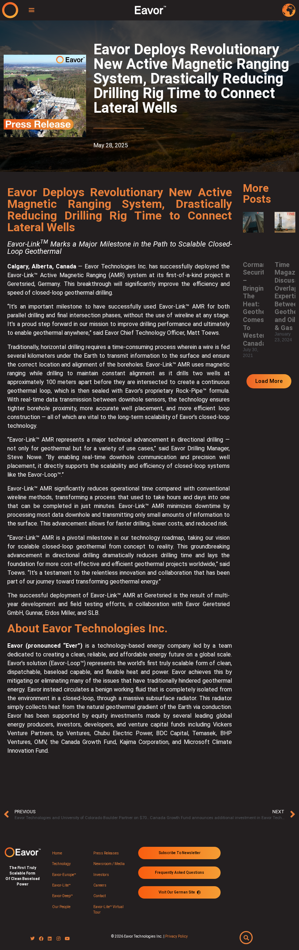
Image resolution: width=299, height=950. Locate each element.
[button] (31, 10)
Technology (61, 864)
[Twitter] (32, 938)
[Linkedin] (50, 938)
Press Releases (106, 853)
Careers (99, 885)
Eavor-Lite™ (61, 885)
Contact (99, 896)
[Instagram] (58, 938)
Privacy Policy (176, 936)
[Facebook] (41, 938)
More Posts (257, 193)
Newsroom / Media (109, 864)
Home (57, 853)
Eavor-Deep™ (62, 896)
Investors (101, 875)
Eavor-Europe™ (64, 875)
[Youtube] (67, 938)
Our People (61, 907)
